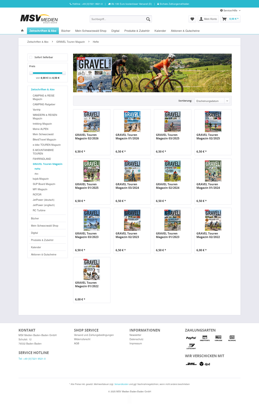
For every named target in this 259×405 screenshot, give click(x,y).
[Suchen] (148, 18)
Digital (34, 232)
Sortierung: (185, 100)
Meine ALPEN (40, 129)
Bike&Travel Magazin (44, 139)
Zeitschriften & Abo (43, 89)
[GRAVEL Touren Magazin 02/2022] (213, 220)
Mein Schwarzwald (43, 134)
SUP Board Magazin (44, 184)
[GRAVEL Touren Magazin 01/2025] (91, 171)
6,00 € (44, 77)
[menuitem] (121, 18)
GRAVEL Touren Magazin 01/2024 (208, 185)
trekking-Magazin (42, 123)
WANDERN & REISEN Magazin (45, 116)
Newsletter (135, 335)
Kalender (36, 247)
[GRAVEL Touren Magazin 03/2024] (132, 171)
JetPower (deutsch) (43, 199)
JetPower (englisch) (44, 205)
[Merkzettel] (192, 18)
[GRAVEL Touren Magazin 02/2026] (91, 121)
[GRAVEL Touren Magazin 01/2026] (132, 121)
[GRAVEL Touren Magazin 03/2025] (172, 121)
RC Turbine (39, 210)
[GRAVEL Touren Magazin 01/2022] (91, 269)
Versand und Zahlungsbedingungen (94, 335)
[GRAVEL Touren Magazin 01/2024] (213, 171)
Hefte (37, 168)
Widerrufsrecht (82, 339)
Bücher (35, 218)
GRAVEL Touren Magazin (47, 164)
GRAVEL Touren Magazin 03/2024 (127, 185)
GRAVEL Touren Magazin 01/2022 (86, 284)
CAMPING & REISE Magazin (43, 97)
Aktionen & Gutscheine (43, 254)
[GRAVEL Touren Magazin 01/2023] (172, 220)
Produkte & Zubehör (42, 240)
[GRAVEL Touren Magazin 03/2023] (91, 220)
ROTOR (37, 194)
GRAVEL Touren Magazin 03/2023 (86, 235)
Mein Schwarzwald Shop (44, 225)
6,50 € (55, 77)
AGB (76, 343)
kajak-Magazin (41, 178)
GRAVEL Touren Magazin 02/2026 (86, 136)
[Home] (22, 30)
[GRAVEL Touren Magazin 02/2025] (213, 121)
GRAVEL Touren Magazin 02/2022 (208, 235)
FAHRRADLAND (42, 158)
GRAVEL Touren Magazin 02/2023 (127, 235)
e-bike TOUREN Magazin (47, 144)
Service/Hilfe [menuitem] (230, 10)
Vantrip (37, 109)
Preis (32, 66)
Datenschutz (136, 339)
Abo (36, 173)
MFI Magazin (40, 189)
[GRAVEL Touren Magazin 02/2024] (172, 171)
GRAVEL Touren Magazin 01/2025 (86, 185)
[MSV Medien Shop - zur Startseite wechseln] (39, 18)
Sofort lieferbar (44, 57)
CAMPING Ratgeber (44, 104)
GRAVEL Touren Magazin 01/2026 (127, 136)
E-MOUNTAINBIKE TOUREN (43, 151)
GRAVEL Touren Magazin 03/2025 (167, 136)
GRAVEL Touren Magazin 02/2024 (167, 185)
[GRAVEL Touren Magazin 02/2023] (132, 220)
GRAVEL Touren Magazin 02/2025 (208, 136)
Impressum (136, 343)
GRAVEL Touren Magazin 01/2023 (167, 235)
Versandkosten (121, 383)
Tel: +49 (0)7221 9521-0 (32, 358)
